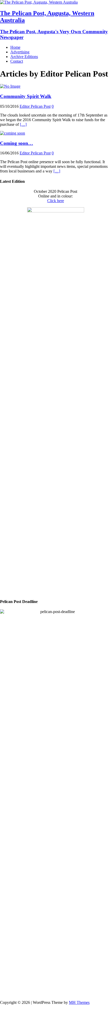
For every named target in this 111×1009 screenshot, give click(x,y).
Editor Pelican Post (35, 106)
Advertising (19, 52)
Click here (55, 201)
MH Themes (79, 1002)
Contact (16, 61)
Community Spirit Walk (25, 96)
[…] (23, 124)
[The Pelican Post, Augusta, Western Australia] (39, 2)
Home (15, 47)
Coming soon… (16, 143)
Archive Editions (24, 56)
